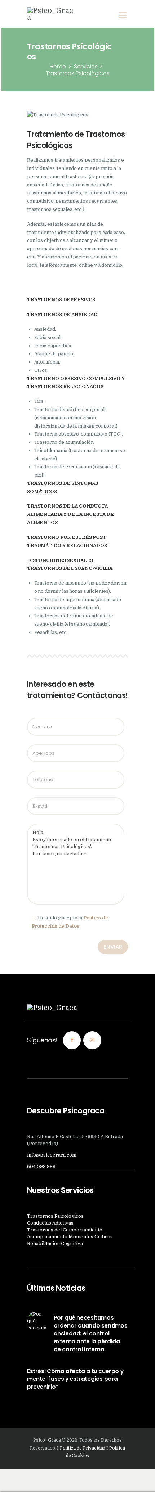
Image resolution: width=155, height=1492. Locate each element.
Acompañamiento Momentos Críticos (70, 1236)
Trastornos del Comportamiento (64, 1229)
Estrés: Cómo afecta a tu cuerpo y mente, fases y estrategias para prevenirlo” (75, 1379)
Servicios (86, 66)
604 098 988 (41, 1166)
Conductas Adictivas (50, 1223)
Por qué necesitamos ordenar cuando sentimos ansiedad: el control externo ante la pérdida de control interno (91, 1333)
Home (58, 66)
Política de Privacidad (82, 1448)
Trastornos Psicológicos (55, 1216)
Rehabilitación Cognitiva (55, 1243)
